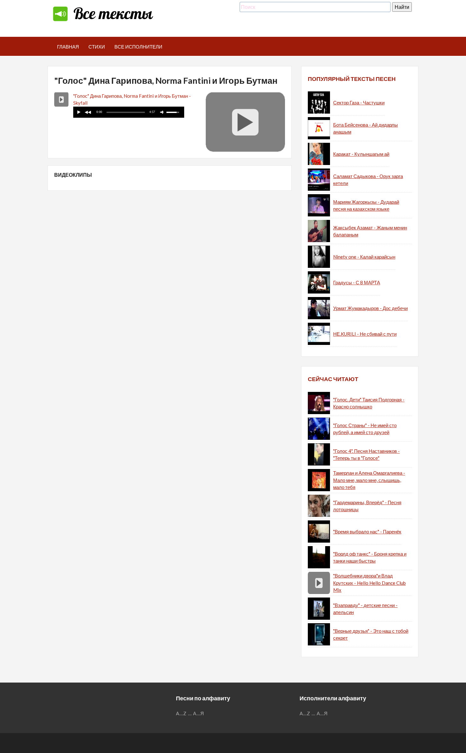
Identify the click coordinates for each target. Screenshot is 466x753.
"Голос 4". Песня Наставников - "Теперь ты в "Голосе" (366, 454)
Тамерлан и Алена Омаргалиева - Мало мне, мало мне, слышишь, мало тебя (369, 480)
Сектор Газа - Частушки (359, 102)
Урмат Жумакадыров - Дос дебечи (370, 308)
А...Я (198, 713)
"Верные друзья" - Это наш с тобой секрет (370, 634)
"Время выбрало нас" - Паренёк (367, 531)
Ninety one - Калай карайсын (364, 257)
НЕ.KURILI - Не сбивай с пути (365, 334)
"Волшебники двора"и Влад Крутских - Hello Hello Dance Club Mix (369, 583)
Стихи (96, 47)
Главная (68, 47)
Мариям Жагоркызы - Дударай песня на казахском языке (366, 205)
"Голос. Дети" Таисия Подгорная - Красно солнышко (369, 403)
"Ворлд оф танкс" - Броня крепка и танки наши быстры (369, 557)
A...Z (181, 713)
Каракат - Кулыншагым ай (361, 154)
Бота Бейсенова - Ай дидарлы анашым (365, 128)
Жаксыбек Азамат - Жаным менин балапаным (370, 231)
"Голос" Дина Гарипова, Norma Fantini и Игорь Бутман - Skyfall (132, 99)
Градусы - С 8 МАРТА (356, 282)
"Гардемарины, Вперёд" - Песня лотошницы (367, 505)
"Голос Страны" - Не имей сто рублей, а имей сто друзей (365, 428)
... (190, 713)
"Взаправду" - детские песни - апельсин (365, 608)
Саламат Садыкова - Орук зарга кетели (368, 179)
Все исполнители (138, 47)
